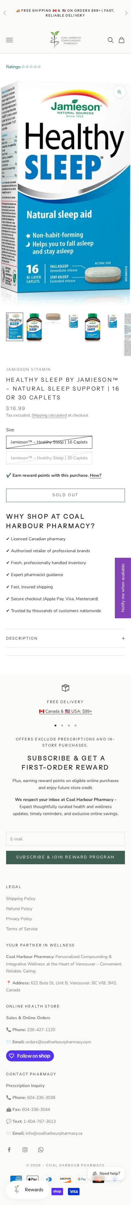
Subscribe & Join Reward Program (65, 857)
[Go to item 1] (14, 327)
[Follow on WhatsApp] (41, 1150)
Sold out (65, 495)
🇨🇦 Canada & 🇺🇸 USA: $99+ (65, 711)
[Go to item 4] (73, 321)
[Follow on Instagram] (25, 1150)
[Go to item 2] (34, 328)
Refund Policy (19, 909)
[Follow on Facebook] (9, 1150)
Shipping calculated (49, 415)
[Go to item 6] (112, 321)
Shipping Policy (20, 899)
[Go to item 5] (92, 328)
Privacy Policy (19, 919)
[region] (65, 699)
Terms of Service (21, 929)
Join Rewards (91, 18)
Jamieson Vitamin (28, 369)
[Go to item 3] (53, 318)
